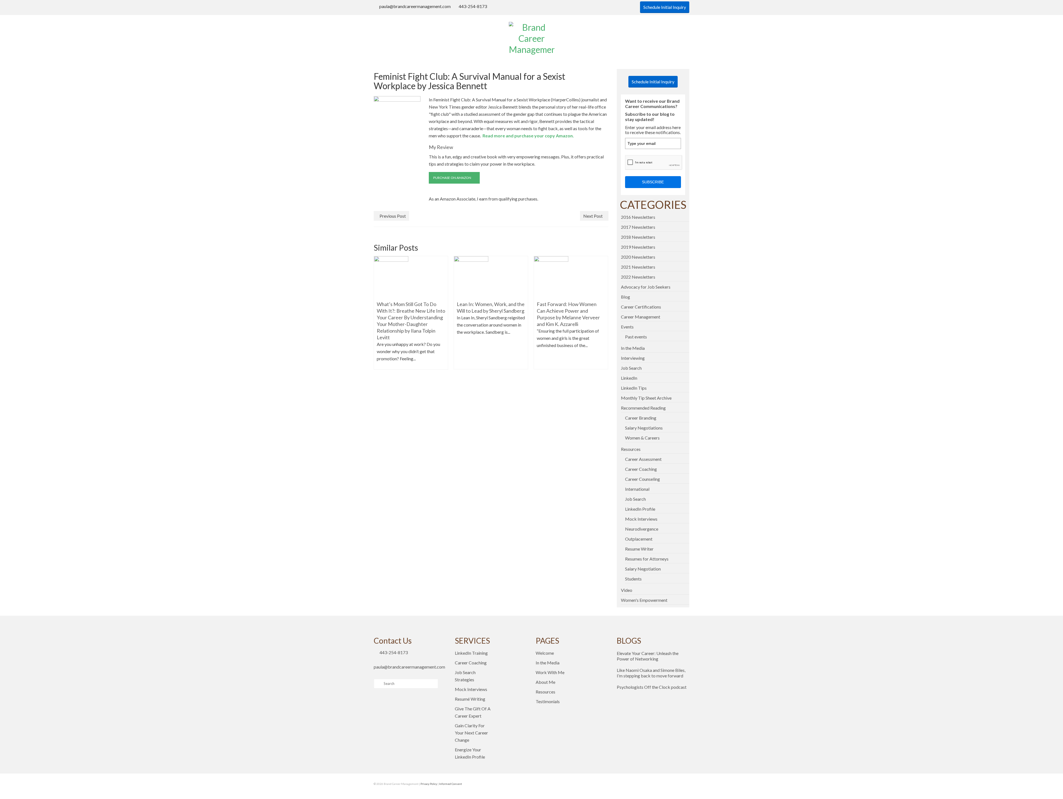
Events (627, 326)
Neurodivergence (641, 528)
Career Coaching (641, 469)
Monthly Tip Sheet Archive (646, 397)
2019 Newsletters (638, 247)
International (637, 489)
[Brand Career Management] (531, 38)
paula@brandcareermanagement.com (415, 6)
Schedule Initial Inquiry (664, 7)
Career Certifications (641, 306)
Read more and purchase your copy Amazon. (527, 135)
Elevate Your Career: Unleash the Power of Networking (647, 656)
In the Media (633, 348)
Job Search (631, 368)
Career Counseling (642, 479)
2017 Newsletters (638, 227)
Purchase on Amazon (452, 178)
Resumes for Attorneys (647, 558)
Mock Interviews (641, 518)
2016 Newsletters (638, 217)
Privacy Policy (428, 783)
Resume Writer (639, 548)
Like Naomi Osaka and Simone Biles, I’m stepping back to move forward (651, 672)
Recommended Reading (643, 407)
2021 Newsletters (638, 266)
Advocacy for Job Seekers (645, 286)
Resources (631, 449)
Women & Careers (642, 437)
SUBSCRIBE (653, 182)
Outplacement (638, 538)
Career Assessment (643, 459)
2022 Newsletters (638, 276)
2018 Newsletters (638, 237)
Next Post (593, 216)
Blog (625, 296)
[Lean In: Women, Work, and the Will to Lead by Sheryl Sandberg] (471, 276)
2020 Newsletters (638, 257)
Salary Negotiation (643, 568)
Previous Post (393, 216)
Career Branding (640, 417)
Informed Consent (450, 783)
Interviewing (633, 358)
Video (626, 590)
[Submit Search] (378, 683)
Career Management (640, 316)
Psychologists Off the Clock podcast (652, 687)
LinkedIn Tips (634, 387)
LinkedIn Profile (640, 509)
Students (633, 578)
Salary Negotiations (644, 427)
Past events (636, 336)
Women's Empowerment (644, 600)
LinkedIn (629, 378)
